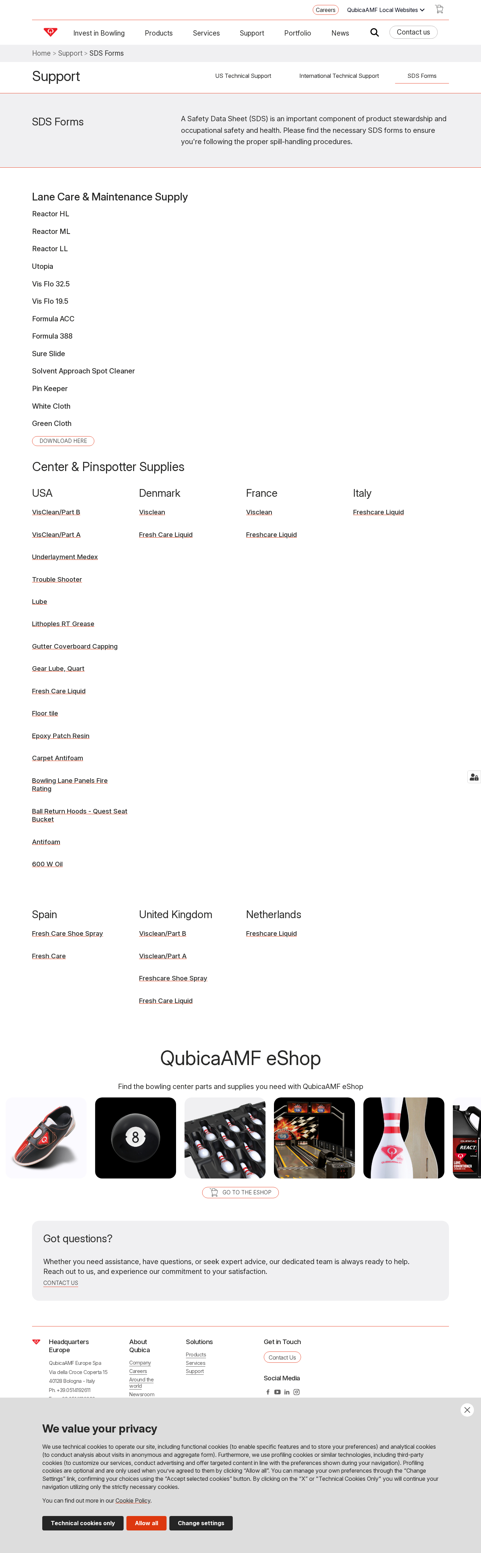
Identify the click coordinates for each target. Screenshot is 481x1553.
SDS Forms (422, 75)
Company (140, 1363)
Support (252, 33)
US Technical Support (243, 75)
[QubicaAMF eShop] (439, 11)
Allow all (146, 1523)
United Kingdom (175, 914)
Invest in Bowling (99, 33)
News (340, 33)
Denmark (159, 493)
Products (159, 33)
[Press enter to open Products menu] (177, 33)
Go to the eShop (247, 1192)
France (261, 493)
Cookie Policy (132, 1500)
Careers (326, 9)
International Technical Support (339, 75)
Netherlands (273, 914)
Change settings (201, 1523)
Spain (44, 914)
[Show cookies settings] (474, 777)
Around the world (141, 1382)
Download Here (63, 441)
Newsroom (141, 1394)
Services (206, 33)
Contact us (413, 32)
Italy (362, 493)
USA (42, 493)
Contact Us (282, 1357)
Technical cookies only (83, 1523)
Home (41, 53)
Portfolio (297, 33)
